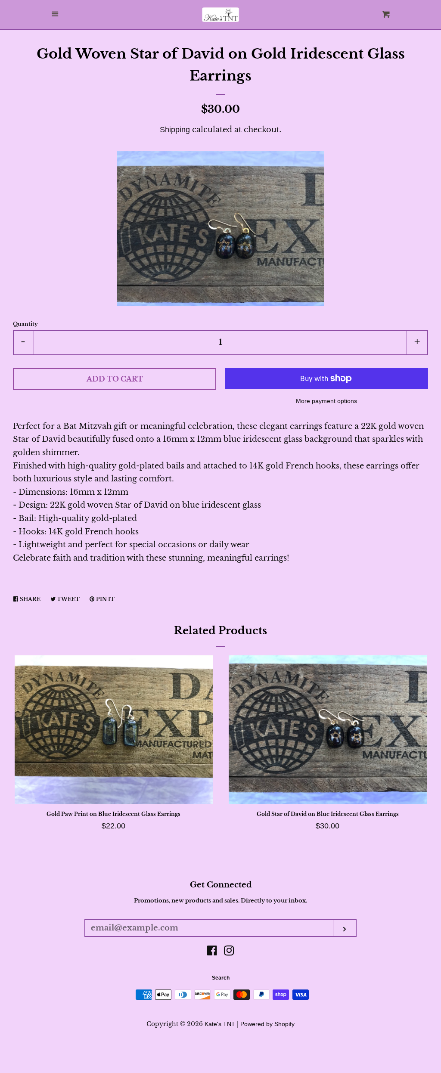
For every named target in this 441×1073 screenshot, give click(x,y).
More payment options (326, 400)
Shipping (175, 129)
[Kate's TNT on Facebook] (212, 952)
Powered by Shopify (267, 1023)
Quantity (25, 324)
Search (221, 978)
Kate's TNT (220, 1023)
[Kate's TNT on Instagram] (229, 952)
